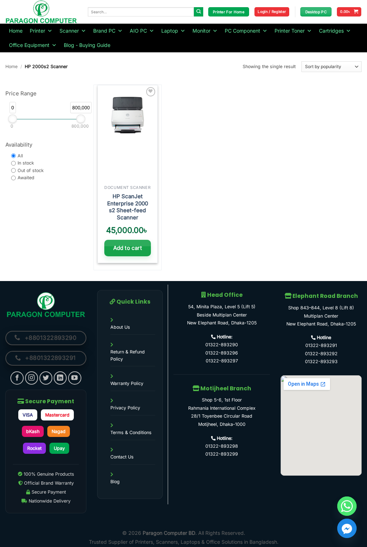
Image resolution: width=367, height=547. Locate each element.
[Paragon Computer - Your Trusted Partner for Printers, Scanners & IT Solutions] (41, 12)
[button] (271, 11)
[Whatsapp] (347, 506)
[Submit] (199, 12)
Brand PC (104, 31)
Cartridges (331, 31)
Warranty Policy (126, 383)
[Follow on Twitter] (46, 378)
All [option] (20, 155)
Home (16, 31)
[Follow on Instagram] (31, 378)
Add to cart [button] (127, 247)
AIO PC (138, 31)
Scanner (69, 31)
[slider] (12, 119)
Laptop (169, 31)
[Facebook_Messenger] (347, 528)
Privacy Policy (125, 407)
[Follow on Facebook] (17, 378)
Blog (115, 481)
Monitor (201, 31)
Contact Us (122, 457)
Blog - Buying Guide (87, 45)
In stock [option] (26, 163)
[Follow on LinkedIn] (60, 378)
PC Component (242, 31)
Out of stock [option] (31, 170)
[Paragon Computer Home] (45, 305)
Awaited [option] (26, 178)
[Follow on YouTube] (74, 378)
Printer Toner (290, 31)
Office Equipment (29, 45)
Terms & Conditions (131, 432)
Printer (37, 31)
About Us (120, 327)
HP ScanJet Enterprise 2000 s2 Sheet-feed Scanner (127, 207)
